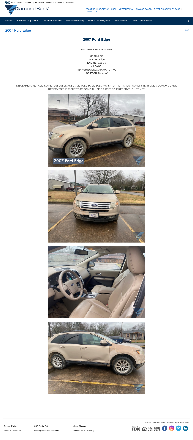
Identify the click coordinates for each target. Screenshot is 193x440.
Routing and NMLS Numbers (46, 430)
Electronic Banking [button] (75, 20)
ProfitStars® (183, 422)
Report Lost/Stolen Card (167, 9)
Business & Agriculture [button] (27, 20)
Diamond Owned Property (83, 430)
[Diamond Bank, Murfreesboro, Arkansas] (28, 10)
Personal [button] (9, 20)
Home (186, 30)
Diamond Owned (144, 9)
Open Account (120, 20)
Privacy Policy (10, 426)
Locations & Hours (106, 9)
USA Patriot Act (41, 426)
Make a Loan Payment (99, 20)
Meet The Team (126, 9)
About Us (90, 9)
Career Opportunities (143, 22)
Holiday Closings (79, 426)
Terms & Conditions (12, 430)
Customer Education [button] (52, 20)
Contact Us (91, 12)
